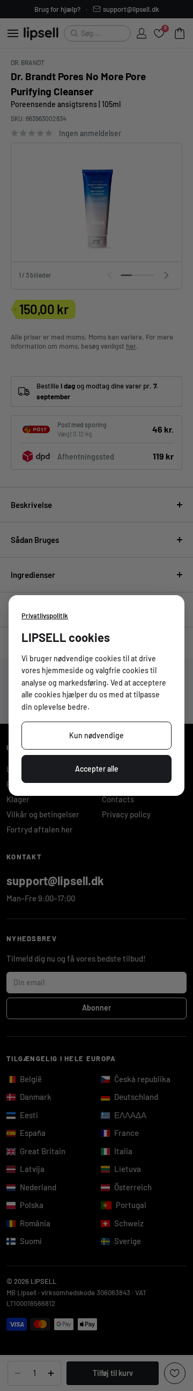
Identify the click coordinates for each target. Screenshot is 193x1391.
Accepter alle (96, 768)
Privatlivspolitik (44, 615)
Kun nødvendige (96, 735)
